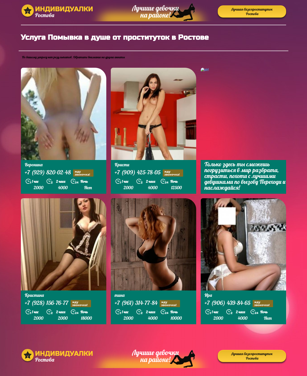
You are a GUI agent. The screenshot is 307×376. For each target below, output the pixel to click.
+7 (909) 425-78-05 (147, 172)
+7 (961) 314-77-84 (146, 303)
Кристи (122, 164)
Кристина (34, 295)
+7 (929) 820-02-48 (57, 172)
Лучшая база (252, 11)
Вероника (33, 164)
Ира (208, 295)
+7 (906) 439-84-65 (237, 303)
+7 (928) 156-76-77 (56, 303)
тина (120, 295)
